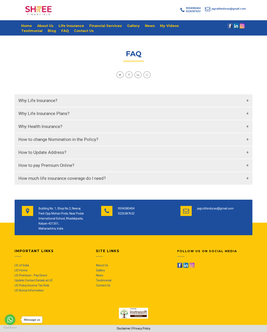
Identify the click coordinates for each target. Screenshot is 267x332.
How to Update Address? (42, 152)
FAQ (65, 31)
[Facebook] (230, 26)
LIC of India (22, 265)
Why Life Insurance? (37, 100)
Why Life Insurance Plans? (43, 113)
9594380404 (193, 8)
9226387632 (193, 11)
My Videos (169, 26)
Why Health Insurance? (40, 126)
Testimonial (32, 31)
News (150, 26)
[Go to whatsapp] (10, 319)
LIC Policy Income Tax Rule (32, 285)
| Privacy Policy (140, 328)
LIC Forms (21, 270)
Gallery (133, 26)
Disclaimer (124, 328)
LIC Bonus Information (29, 290)
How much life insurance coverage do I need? (62, 178)
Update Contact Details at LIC (34, 280)
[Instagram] (242, 26)
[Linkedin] (236, 26)
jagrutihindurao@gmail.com (229, 8)
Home (26, 26)
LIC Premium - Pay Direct (31, 275)
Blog (52, 31)
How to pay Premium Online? (46, 165)
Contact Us (84, 31)
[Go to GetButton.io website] (10, 327)
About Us (45, 26)
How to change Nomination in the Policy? (58, 139)
